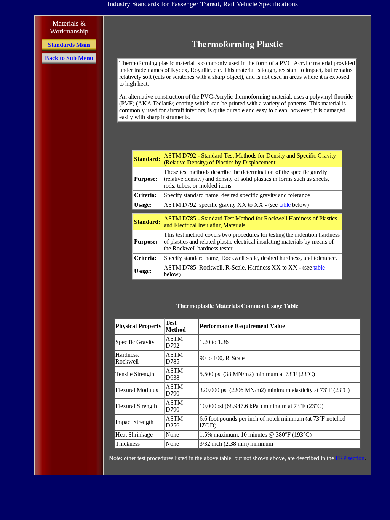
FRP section (350, 458)
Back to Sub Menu (69, 58)
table (285, 204)
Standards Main (69, 44)
